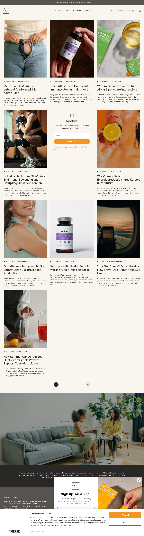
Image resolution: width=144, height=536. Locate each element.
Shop (68, 11)
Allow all (125, 515)
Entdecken (77, 11)
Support (87, 11)
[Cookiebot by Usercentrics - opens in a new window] (14, 531)
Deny (125, 522)
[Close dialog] (139, 480)
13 (81, 384)
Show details (34, 532)
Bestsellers (58, 11)
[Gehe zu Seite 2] (88, 384)
